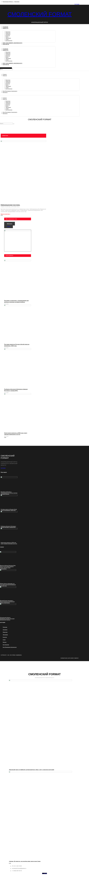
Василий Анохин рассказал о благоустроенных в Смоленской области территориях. (7, 601)
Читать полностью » (5, 214)
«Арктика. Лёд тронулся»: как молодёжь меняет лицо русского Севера (24, 861)
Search (10, 68)
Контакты (6, 44)
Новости (5, 28)
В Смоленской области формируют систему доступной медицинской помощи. (7, 618)
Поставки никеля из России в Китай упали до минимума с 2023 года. (9, 510)
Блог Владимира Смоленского (12, 43)
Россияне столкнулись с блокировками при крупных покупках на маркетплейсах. (9, 493)
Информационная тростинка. (10, 205)
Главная (5, 27)
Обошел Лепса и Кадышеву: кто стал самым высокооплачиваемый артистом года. (8, 584)
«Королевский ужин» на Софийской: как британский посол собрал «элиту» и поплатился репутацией (31, 769)
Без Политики (9, 40)
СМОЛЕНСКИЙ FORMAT (40, 14)
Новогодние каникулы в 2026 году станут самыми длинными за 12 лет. (9, 543)
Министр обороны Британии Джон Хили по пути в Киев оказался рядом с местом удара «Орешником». (8, 567)
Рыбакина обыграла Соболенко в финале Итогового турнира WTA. (8, 527)
